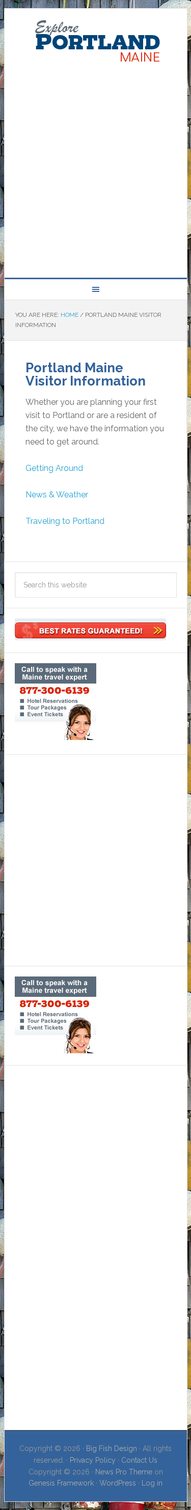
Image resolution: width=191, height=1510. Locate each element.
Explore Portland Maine (96, 42)
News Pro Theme (123, 1472)
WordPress (117, 1483)
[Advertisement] (95, 168)
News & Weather (56, 494)
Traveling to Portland (64, 521)
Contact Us (139, 1460)
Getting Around (54, 468)
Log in (152, 1483)
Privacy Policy (93, 1460)
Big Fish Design (111, 1448)
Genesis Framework (61, 1483)
